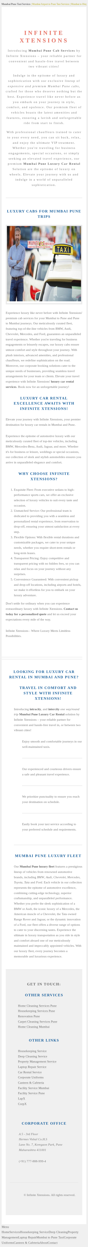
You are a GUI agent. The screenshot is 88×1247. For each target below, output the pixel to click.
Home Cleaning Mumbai (34, 1026)
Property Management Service (37, 1061)
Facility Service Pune (31, 1093)
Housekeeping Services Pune (36, 1011)
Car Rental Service (30, 1072)
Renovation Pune (29, 1016)
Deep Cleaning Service (32, 1056)
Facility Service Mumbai (33, 1088)
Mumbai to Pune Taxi (50, 1237)
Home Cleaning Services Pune (37, 1005)
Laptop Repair (27, 1237)
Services (14, 1232)
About (44, 1242)
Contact (53, 1242)
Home (5, 1232)
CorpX (22, 1103)
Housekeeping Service (32, 1051)
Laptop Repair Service (32, 1066)
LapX (21, 1098)
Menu (5, 1226)
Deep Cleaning (58, 1232)
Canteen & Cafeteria (31, 1082)
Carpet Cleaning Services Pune (37, 1021)
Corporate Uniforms (31, 1077)
